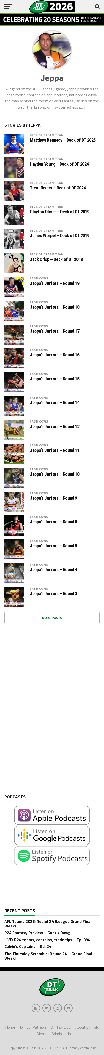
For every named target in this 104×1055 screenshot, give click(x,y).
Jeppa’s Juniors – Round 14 (54, 402)
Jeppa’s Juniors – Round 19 (54, 283)
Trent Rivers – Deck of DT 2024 (58, 187)
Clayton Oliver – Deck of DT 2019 (59, 211)
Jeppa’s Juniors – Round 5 (53, 545)
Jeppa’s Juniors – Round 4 (53, 569)
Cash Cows (39, 278)
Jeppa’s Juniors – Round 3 (53, 593)
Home (10, 1027)
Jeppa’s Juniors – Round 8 (53, 521)
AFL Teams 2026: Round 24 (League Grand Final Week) (47, 923)
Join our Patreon (33, 1027)
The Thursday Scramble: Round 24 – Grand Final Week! (48, 956)
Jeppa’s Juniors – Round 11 (54, 450)
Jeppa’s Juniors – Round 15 (54, 378)
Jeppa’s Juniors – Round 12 (54, 426)
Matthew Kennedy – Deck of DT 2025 (63, 140)
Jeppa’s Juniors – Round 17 (54, 331)
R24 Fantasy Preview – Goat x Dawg (37, 933)
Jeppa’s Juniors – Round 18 (54, 307)
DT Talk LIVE (61, 1027)
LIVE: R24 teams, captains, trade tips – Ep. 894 (47, 940)
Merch (42, 1034)
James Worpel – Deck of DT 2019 (59, 235)
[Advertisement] (42, 714)
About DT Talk (87, 1027)
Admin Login (61, 1034)
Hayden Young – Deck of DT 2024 (59, 164)
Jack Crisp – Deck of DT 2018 (56, 259)
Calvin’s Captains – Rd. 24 (27, 946)
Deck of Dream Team (47, 135)
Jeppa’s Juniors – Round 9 (53, 498)
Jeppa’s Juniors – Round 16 (54, 354)
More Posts (52, 617)
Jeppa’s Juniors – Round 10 (54, 474)
